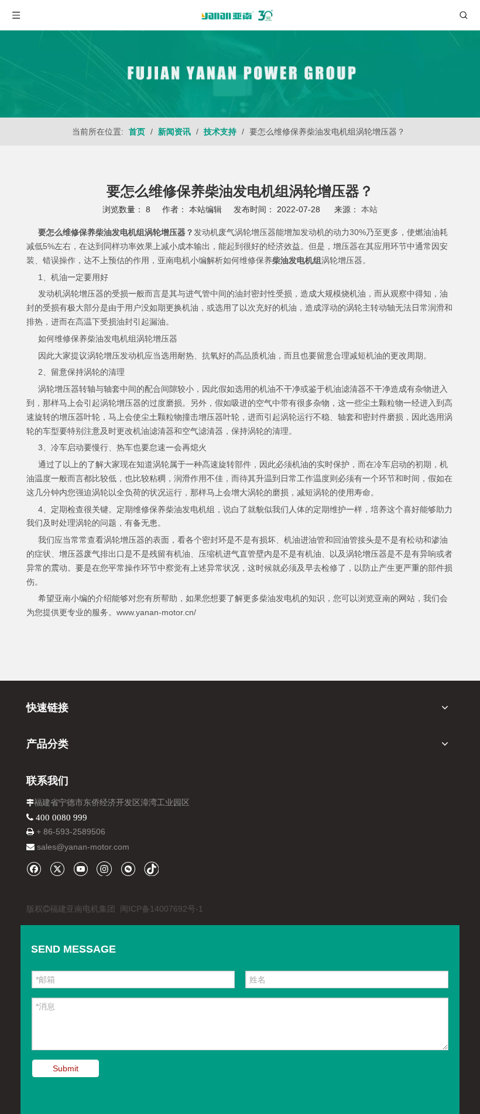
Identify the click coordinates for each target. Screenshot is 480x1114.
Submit (65, 1068)
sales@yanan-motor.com (83, 846)
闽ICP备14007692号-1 (161, 908)
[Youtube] (80, 868)
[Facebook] (33, 868)
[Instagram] (104, 868)
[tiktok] (151, 868)
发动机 (50, 293)
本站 (369, 209)
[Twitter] (57, 868)
